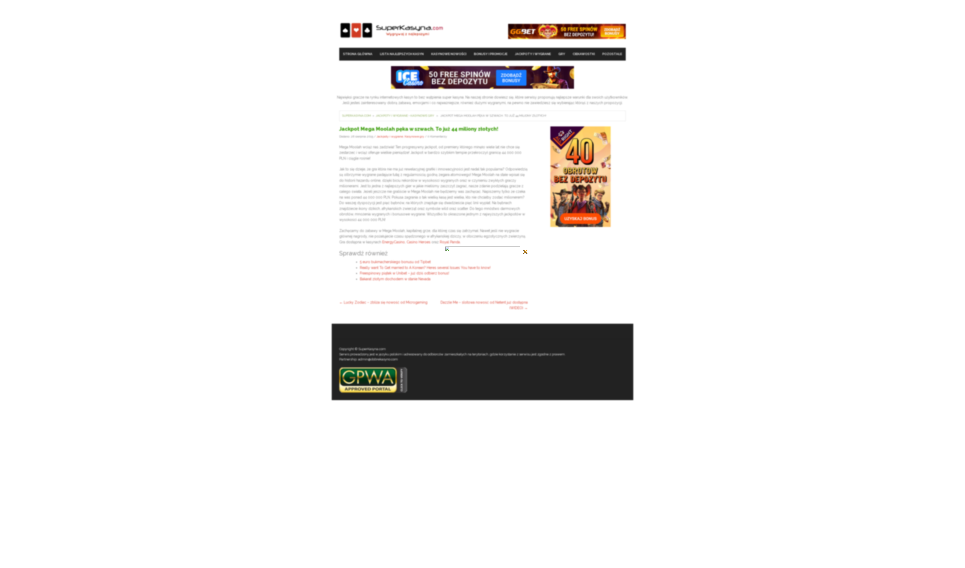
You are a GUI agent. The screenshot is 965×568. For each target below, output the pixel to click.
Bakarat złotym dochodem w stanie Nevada (395, 279)
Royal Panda (450, 242)
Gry (561, 54)
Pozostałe (612, 54)
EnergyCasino (393, 242)
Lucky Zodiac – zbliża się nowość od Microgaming (383, 302)
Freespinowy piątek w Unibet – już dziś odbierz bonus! (404, 273)
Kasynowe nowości (448, 54)
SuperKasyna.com (356, 115)
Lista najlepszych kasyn (402, 54)
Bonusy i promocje (490, 54)
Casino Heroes (418, 242)
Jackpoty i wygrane (533, 54)
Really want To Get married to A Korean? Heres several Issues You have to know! (425, 268)
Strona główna (357, 54)
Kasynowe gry (422, 115)
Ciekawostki (584, 54)
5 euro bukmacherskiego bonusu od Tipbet (395, 262)
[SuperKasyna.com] (391, 30)
